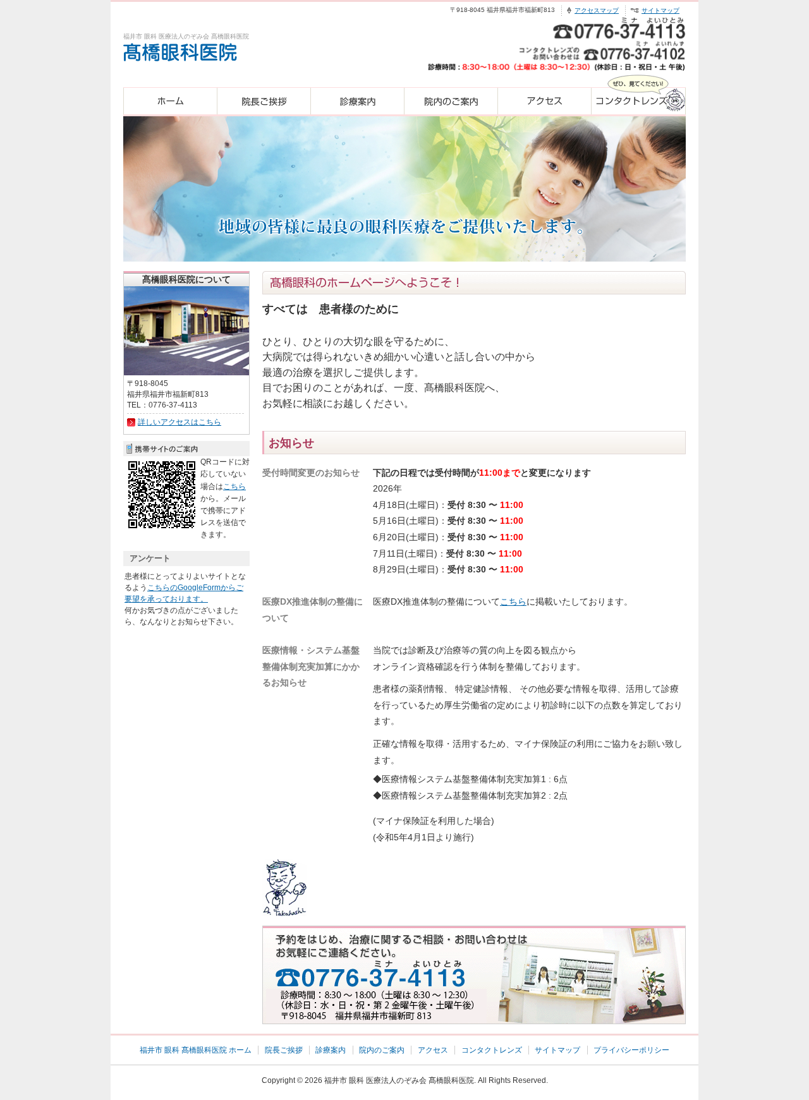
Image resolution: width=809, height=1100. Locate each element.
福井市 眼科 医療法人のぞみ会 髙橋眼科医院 (399, 1080)
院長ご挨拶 (284, 1050)
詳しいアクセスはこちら (179, 422)
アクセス (433, 1050)
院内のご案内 (381, 1050)
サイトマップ (660, 10)
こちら (513, 601)
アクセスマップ (597, 10)
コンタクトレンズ (491, 1050)
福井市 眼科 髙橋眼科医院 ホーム (196, 1050)
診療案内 (330, 1050)
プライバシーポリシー (631, 1050)
